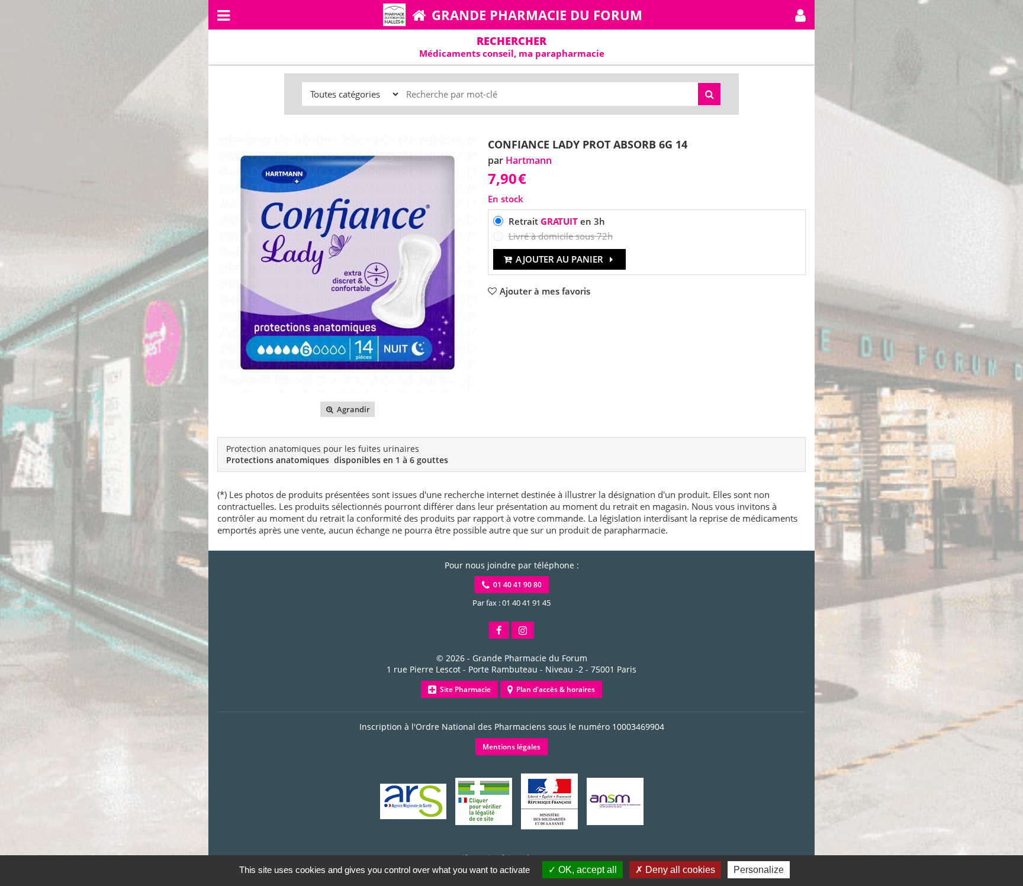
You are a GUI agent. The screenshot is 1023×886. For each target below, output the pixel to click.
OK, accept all (586, 870)
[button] (800, 15)
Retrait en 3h (557, 221)
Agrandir (352, 409)
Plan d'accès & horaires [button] (554, 689)
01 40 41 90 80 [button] (516, 585)
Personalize (759, 870)
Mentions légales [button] (511, 747)
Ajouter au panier (559, 259)
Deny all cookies (679, 870)
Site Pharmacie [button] (463, 689)
